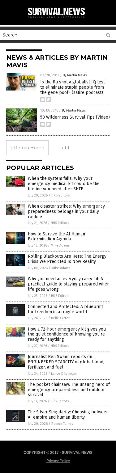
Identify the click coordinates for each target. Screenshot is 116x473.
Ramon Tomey (62, 424)
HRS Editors (60, 195)
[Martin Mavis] (58, 18)
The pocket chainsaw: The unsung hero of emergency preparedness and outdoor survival (69, 390)
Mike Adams (60, 245)
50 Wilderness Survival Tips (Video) (75, 117)
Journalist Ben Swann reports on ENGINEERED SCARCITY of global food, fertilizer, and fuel (66, 362)
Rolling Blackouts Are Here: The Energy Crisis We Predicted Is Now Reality (67, 259)
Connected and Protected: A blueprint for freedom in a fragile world (65, 309)
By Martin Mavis (75, 75)
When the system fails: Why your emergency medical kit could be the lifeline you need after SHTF (64, 184)
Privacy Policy (58, 461)
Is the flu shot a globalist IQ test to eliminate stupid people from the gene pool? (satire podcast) (72, 87)
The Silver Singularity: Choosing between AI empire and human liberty (68, 414)
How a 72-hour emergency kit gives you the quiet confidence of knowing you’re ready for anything (67, 334)
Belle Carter (60, 318)
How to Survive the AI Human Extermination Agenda (56, 236)
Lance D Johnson (64, 374)
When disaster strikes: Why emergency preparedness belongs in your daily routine (66, 211)
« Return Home (27, 147)
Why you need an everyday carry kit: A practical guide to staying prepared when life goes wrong (69, 284)
